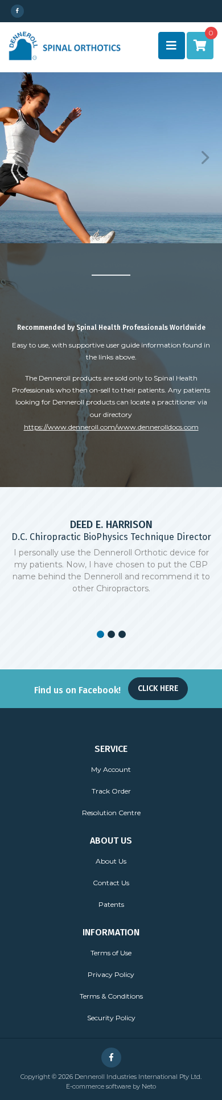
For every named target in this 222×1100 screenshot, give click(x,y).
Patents (111, 904)
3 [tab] (122, 634)
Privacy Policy (111, 974)
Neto (149, 1086)
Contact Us (111, 882)
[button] (17, 157)
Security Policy (111, 1017)
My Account (111, 769)
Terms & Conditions (111, 996)
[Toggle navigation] (171, 45)
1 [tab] (100, 634)
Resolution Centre (111, 812)
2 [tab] (111, 634)
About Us (111, 861)
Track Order (111, 791)
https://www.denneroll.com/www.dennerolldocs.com (111, 427)
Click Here (158, 688)
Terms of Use (111, 952)
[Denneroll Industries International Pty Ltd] (65, 45)
